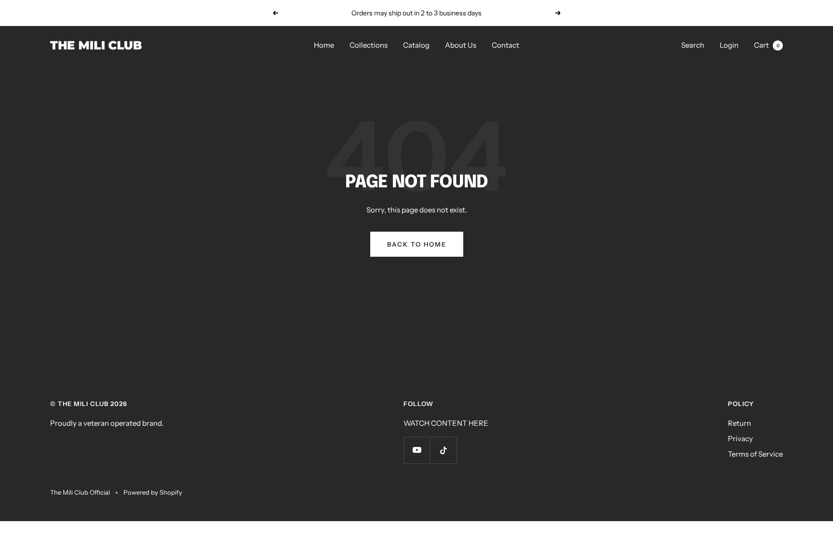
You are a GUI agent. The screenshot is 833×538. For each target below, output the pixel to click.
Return (739, 423)
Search (692, 45)
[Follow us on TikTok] (443, 450)
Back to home (416, 244)
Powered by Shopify (152, 492)
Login (729, 45)
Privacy (740, 438)
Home (324, 45)
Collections (368, 45)
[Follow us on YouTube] (416, 450)
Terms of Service (755, 454)
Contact (505, 45)
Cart (766, 45)
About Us (460, 45)
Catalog (416, 45)
